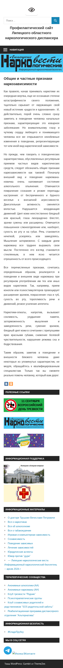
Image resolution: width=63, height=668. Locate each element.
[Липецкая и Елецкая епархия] (24, 482)
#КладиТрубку (16, 631)
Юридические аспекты (20, 551)
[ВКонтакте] (6, 384)
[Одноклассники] (11, 384)
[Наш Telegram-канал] (8, 653)
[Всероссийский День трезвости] (24, 411)
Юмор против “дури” (19, 556)
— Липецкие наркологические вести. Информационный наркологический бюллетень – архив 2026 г (30, 565)
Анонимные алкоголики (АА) (23, 585)
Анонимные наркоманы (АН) (23, 589)
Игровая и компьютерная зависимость (29, 534)
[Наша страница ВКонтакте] (23, 653)
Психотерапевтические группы (25, 598)
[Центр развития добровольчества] (24, 446)
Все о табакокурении (19, 530)
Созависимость (16, 538)
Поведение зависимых (20, 543)
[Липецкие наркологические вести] (24, 427)
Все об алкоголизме (19, 526)
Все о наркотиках (17, 521)
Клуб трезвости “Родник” (22, 594)
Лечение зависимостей (20, 547)
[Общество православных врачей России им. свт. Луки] (24, 501)
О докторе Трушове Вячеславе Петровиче (31, 517)
